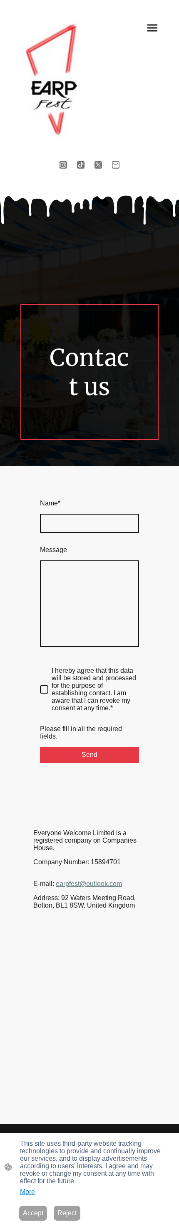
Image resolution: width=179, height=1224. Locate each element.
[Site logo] (51, 80)
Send (89, 754)
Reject (67, 1213)
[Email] (115, 165)
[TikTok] (81, 165)
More (27, 1191)
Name (50, 503)
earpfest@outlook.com (89, 883)
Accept (33, 1213)
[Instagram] (63, 165)
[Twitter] (98, 165)
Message (53, 549)
